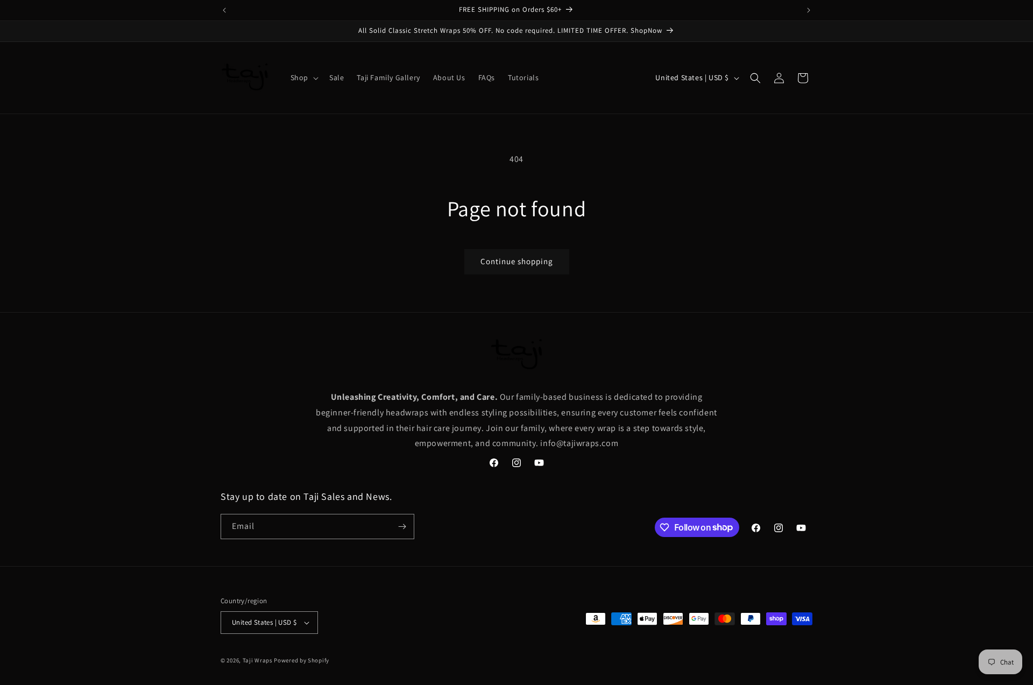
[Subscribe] (402, 526)
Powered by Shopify (301, 660)
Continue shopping (516, 261)
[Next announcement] (808, 10)
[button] (303, 77)
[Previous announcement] (224, 10)
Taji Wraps (258, 660)
